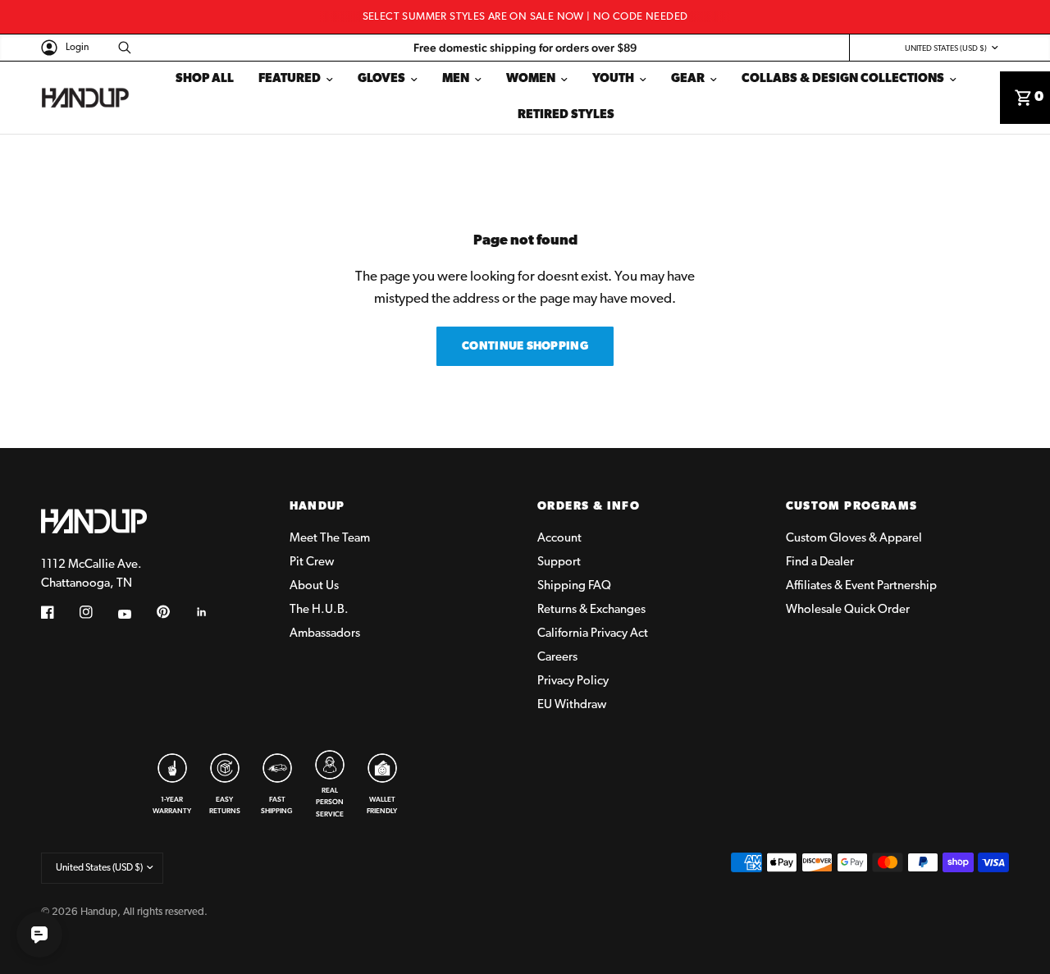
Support (559, 562)
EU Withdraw (571, 705)
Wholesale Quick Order (848, 610)
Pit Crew (312, 562)
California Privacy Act (592, 634)
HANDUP (317, 507)
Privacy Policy (573, 681)
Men (455, 79)
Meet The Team (330, 539)
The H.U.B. (319, 610)
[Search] (120, 47)
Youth (613, 79)
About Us (314, 586)
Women (530, 79)
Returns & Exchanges (591, 610)
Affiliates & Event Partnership (861, 586)
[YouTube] (136, 614)
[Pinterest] (175, 611)
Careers (557, 658)
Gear (688, 79)
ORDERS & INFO (588, 507)
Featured (289, 79)
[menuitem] (204, 80)
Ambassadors (325, 634)
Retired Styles (566, 115)
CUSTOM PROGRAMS (852, 507)
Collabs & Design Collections (843, 79)
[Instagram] (98, 612)
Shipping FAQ (574, 586)
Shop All (205, 79)
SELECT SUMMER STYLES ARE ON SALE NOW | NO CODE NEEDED (525, 16)
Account (559, 539)
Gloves (381, 79)
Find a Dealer (820, 562)
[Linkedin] (213, 612)
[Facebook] (59, 612)
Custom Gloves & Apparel (854, 539)
